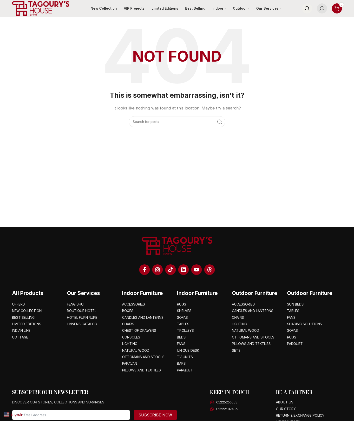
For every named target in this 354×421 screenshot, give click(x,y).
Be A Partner (294, 392)
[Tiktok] (170, 269)
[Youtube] (196, 269)
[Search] (307, 8)
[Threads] (209, 269)
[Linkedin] (183, 269)
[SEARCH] (219, 121)
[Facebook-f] (144, 269)
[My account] (322, 8)
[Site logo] (40, 8)
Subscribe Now (155, 415)
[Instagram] (157, 269)
